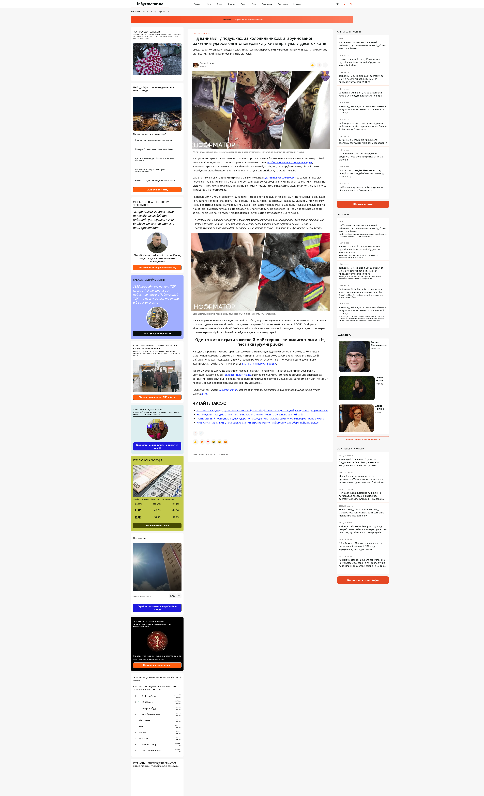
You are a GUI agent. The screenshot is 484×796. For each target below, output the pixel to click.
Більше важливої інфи (363, 580)
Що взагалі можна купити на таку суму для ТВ (157, 446)
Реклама (297, 4)
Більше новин (363, 204)
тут (204, 394)
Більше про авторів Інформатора (363, 439)
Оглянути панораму (157, 189)
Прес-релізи (267, 4)
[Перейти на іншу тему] (344, 4)
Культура (231, 4)
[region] (157, 602)
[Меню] (173, 4)
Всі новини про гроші (157, 525)
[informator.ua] (150, 4)
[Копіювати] (325, 65)
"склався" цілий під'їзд (238, 374)
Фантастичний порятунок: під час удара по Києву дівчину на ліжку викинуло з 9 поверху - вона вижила (260, 418)
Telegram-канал (228, 390)
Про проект (283, 4)
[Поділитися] (319, 65)
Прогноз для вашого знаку (157, 665)
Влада (219, 4)
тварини (223, 454)
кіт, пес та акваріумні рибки (259, 363)
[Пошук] (351, 4)
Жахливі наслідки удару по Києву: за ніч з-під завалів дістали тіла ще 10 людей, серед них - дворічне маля (262, 410)
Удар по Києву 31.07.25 (204, 454)
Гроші (243, 4)
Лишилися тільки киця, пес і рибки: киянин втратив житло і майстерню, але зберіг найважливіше (257, 422)
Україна (197, 4)
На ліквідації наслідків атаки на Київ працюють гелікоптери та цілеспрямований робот (250, 414)
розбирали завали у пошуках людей (289, 162)
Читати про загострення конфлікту (157, 267)
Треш (254, 4)
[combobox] (175, 595)
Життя (208, 4)
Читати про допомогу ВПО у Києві (157, 397)
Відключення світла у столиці (249, 19)
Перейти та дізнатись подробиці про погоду (157, 608)
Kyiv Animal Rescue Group (278, 177)
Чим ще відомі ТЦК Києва (157, 333)
